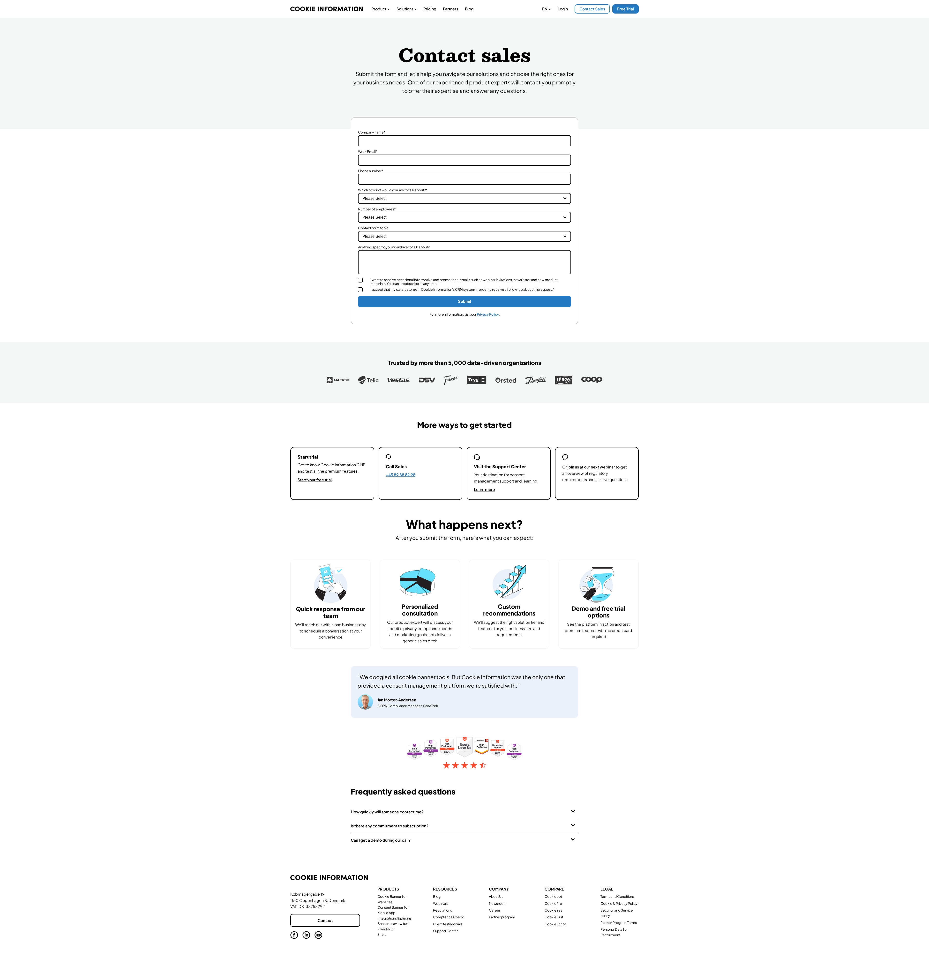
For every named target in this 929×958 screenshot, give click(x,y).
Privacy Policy (488, 314)
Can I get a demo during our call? (381, 840)
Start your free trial (315, 479)
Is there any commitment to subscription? (389, 825)
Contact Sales (592, 8)
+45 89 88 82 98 (400, 474)
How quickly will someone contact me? (387, 811)
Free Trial (625, 8)
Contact (325, 920)
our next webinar (599, 466)
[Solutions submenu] (415, 9)
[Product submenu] (388, 9)
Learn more (484, 489)
